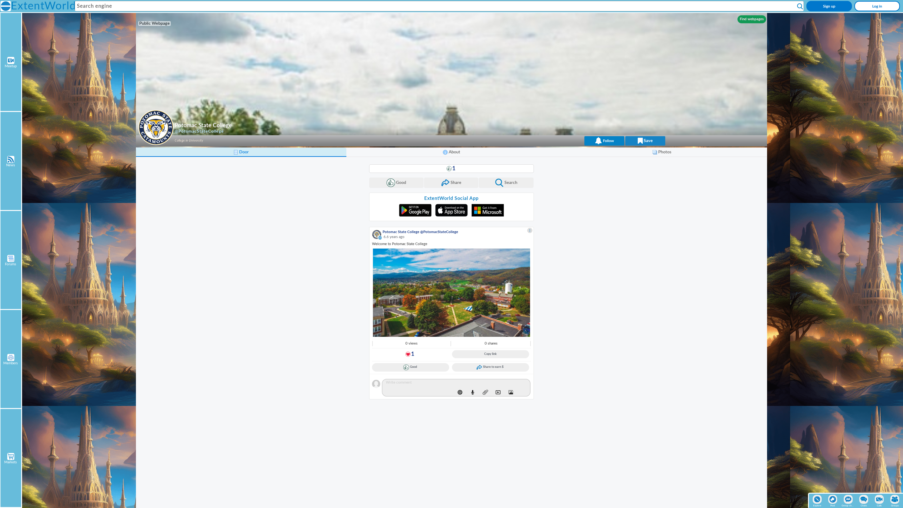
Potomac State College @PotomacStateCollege (420, 232)
